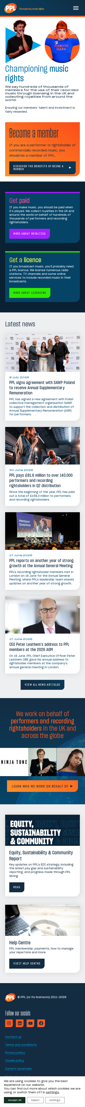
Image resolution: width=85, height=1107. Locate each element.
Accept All (14, 1100)
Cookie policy (14, 1060)
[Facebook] (41, 1023)
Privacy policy (15, 1053)
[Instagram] (9, 1023)
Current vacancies (18, 1069)
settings (52, 1092)
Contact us (13, 1037)
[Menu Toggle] (76, 7)
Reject (35, 1100)
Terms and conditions (21, 1045)
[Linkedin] (20, 1023)
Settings (54, 1100)
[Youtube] (30, 1023)
